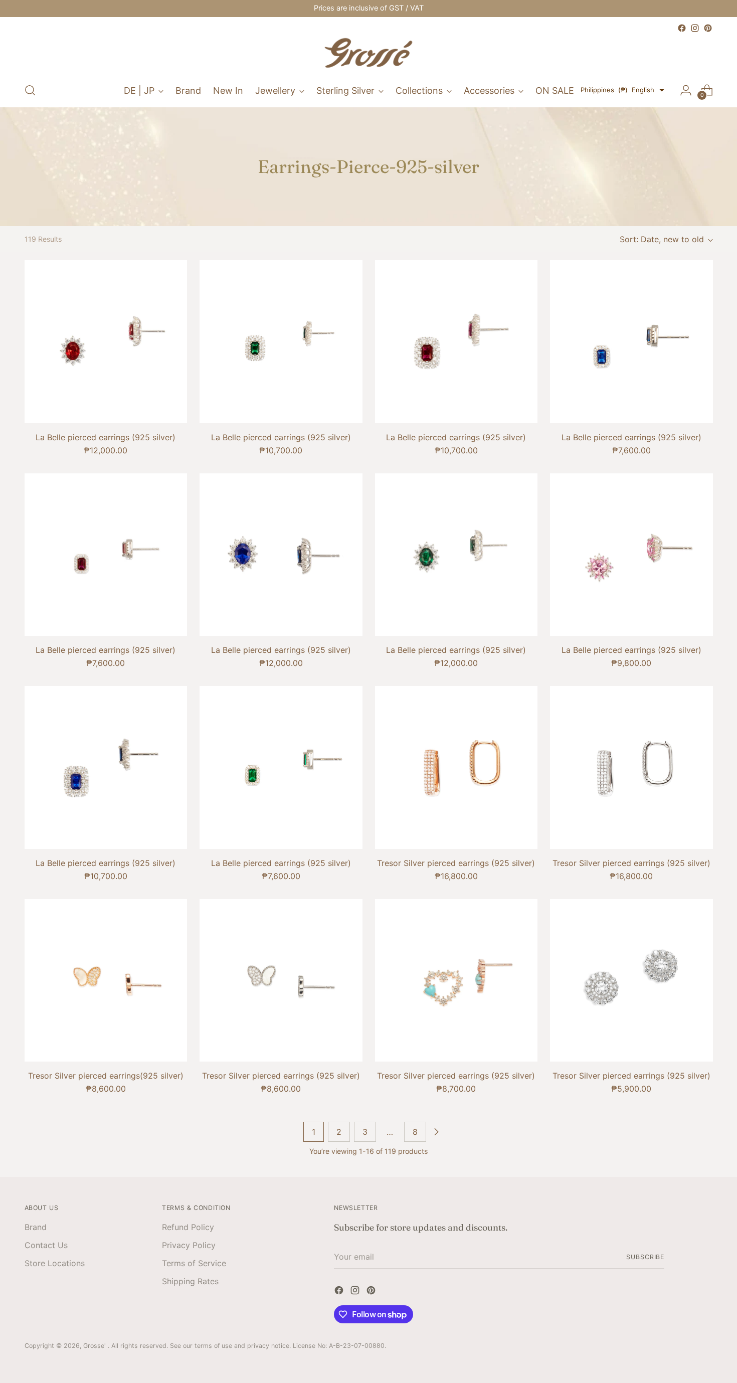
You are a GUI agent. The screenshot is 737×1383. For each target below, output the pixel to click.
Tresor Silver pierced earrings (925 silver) (456, 863)
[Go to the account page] (686, 90)
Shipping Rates (190, 1281)
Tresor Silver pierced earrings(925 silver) (105, 1076)
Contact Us (46, 1245)
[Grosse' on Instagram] (694, 28)
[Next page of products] (436, 1132)
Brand (36, 1227)
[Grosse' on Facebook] (681, 28)
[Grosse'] (368, 54)
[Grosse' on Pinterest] (707, 28)
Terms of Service (194, 1263)
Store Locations (55, 1263)
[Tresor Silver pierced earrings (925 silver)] (456, 767)
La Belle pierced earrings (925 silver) (105, 437)
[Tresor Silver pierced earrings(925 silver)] (106, 980)
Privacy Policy (189, 1245)
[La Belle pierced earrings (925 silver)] (106, 341)
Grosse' (95, 1345)
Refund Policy (188, 1227)
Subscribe (645, 1257)
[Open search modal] (30, 90)
